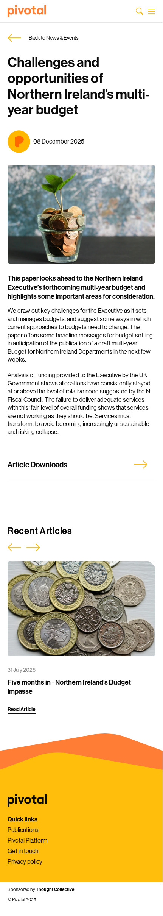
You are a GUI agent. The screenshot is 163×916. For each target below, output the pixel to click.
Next (33, 547)
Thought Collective (55, 889)
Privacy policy (25, 861)
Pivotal (27, 11)
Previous (14, 547)
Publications (23, 829)
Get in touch (23, 851)
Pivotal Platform (28, 840)
